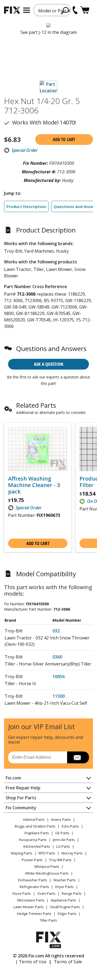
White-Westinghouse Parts (47, 873)
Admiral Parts (34, 819)
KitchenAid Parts (36, 846)
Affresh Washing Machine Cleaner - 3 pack (34, 485)
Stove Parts (21, 893)
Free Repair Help (23, 788)
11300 (59, 696)
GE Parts (62, 833)
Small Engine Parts (65, 906)
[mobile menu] (26, 10)
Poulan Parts (32, 859)
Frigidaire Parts (37, 833)
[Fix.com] (12, 10)
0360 (57, 657)
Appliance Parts (63, 900)
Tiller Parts (48, 920)
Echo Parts (70, 826)
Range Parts (72, 893)
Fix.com (13, 778)
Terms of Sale (68, 962)
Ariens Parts (61, 819)
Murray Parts (72, 853)
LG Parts (63, 846)
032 (56, 631)
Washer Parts (64, 880)
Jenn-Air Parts (64, 839)
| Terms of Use (30, 962)
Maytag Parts (21, 853)
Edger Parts (67, 913)
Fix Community (21, 808)
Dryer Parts (64, 886)
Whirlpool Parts (46, 866)
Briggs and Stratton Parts (35, 826)
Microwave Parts (30, 900)
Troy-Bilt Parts (60, 859)
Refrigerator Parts (34, 886)
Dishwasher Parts (32, 880)
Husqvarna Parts (33, 839)
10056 (59, 676)
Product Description (26, 206)
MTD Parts (47, 853)
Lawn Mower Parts (28, 906)
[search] (65, 10)
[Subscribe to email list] (78, 757)
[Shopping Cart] (84, 10)
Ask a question (48, 364)
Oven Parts (46, 893)
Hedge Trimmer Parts (34, 913)
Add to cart (64, 139)
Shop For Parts (21, 798)
